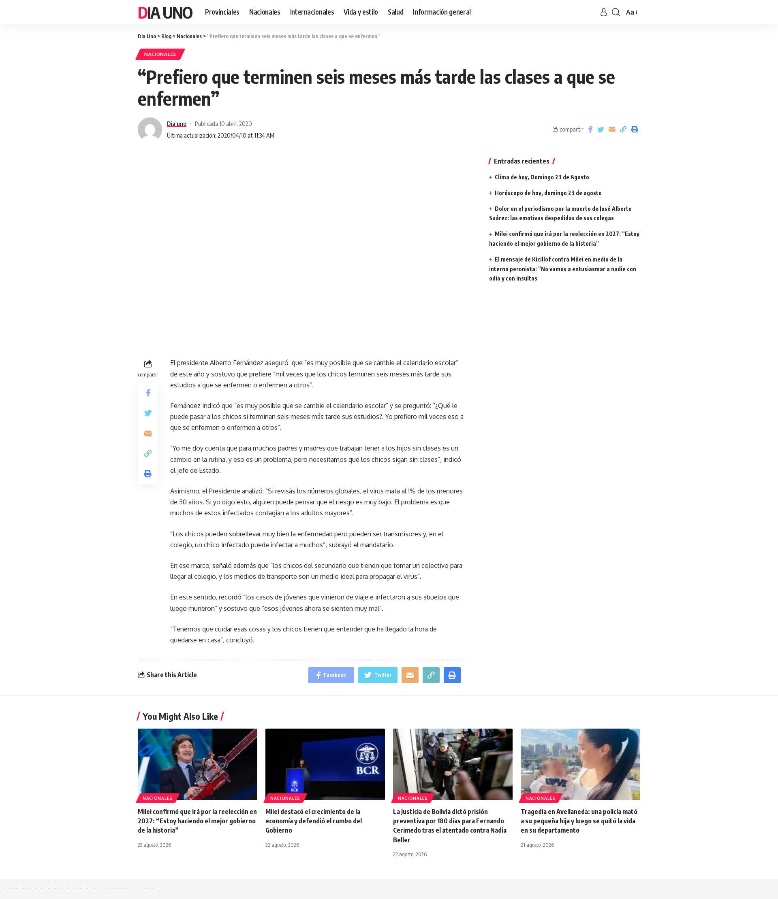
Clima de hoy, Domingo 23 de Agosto (542, 177)
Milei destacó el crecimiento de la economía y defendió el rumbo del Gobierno (313, 821)
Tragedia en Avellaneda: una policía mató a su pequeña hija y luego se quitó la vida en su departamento (579, 821)
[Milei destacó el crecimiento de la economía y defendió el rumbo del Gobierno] (325, 764)
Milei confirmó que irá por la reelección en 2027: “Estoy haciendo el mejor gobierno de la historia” (197, 821)
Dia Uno (165, 12)
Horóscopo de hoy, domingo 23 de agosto (548, 192)
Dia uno (176, 123)
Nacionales (160, 54)
